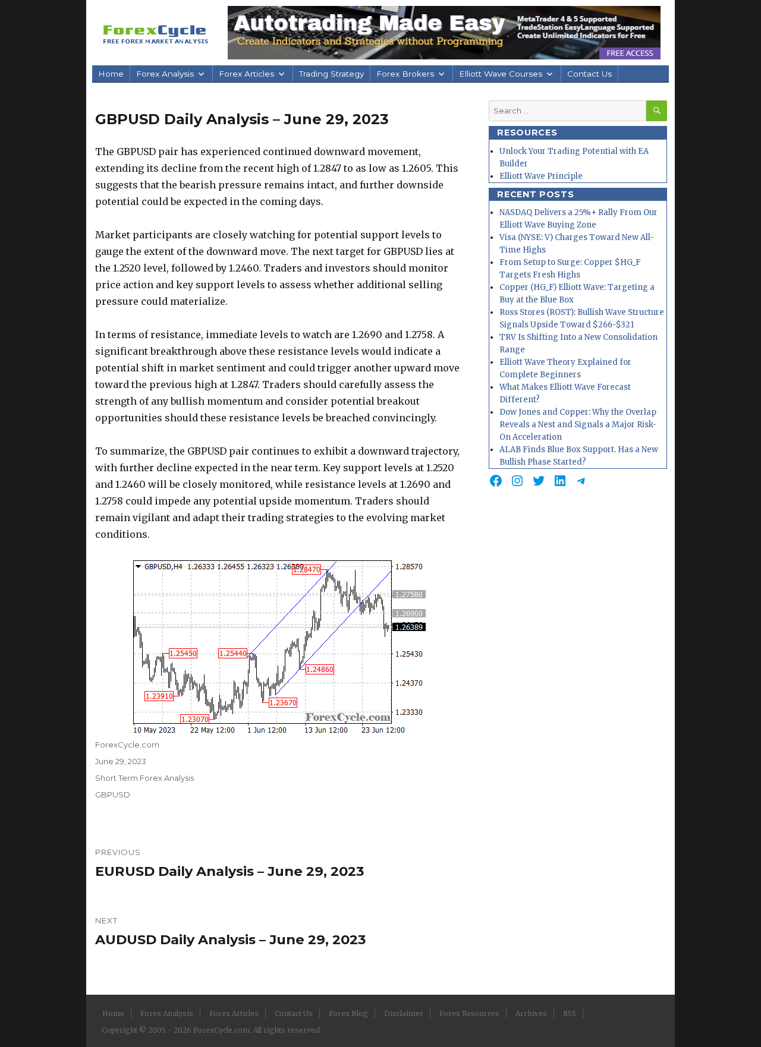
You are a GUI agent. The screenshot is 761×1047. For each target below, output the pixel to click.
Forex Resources (469, 1013)
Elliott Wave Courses (500, 73)
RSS (569, 1013)
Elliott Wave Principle (541, 176)
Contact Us (589, 73)
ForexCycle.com (127, 744)
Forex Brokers (405, 73)
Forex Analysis (165, 73)
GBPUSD (112, 794)
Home (111, 73)
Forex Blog (348, 1013)
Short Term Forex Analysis (144, 778)
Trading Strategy (331, 73)
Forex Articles (246, 73)
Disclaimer (403, 1013)
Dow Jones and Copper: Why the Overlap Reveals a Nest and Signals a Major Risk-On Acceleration (577, 424)
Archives (531, 1013)
